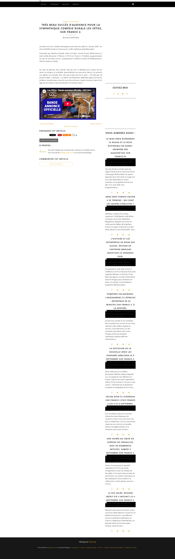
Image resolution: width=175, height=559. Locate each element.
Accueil (44, 4)
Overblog (92, 542)
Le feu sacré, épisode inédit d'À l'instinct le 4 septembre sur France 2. (120, 496)
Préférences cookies (131, 547)
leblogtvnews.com (67, 152)
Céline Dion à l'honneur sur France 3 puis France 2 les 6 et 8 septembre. (120, 400)
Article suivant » (96, 124)
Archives (65, 4)
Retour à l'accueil (70, 126)
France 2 (66, 21)
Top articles (75, 547)
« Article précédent (46, 124)
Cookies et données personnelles (113, 547)
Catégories (54, 4)
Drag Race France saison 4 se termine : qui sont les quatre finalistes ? (120, 200)
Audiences (75, 21)
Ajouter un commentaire (56, 164)
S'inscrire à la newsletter (48, 140)
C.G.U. (100, 547)
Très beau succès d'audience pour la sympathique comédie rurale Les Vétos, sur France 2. (70, 28)
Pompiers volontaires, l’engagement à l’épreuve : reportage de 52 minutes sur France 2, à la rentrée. (120, 301)
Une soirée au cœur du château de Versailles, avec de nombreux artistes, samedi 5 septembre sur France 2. (120, 445)
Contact (76, 4)
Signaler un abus (92, 547)
